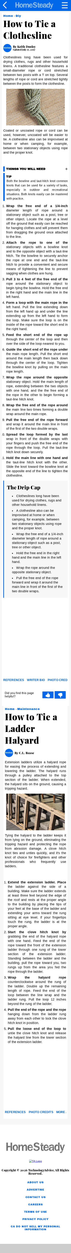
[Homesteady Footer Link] (35, 1148)
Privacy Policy (35, 1219)
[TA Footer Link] (35, 1161)
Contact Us (35, 1197)
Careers (35, 1204)
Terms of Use (35, 1212)
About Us (35, 1182)
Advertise (35, 1189)
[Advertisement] (35, 639)
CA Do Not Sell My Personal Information (35, 1228)
